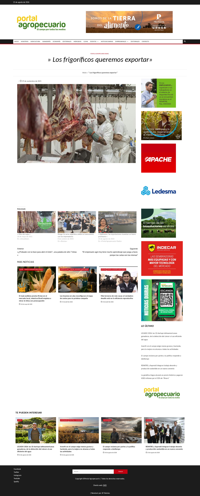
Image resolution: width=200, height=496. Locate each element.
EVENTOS (93, 41)
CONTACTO (145, 41)
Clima (21, 269)
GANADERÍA (46, 41)
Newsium (94, 493)
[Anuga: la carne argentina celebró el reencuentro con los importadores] (77, 222)
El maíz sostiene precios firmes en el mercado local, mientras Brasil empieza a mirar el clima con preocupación (35, 298)
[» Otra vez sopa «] (36, 222)
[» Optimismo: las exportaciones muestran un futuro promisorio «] (117, 222)
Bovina (103, 269)
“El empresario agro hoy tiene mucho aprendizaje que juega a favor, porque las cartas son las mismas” (110, 252)
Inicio (84, 73)
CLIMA (86, 41)
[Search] (184, 41)
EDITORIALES (67, 41)
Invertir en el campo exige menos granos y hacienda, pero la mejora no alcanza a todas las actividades (77, 449)
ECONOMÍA (56, 41)
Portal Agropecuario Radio (100, 53)
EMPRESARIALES (120, 41)
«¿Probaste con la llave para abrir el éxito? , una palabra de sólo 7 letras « (47, 252)
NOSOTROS (24, 41)
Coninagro (64, 420)
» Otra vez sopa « (23, 234)
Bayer (20, 420)
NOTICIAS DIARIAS (107, 41)
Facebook (17, 469)
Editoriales (135, 41)
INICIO (16, 41)
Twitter (16, 472)
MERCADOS (77, 41)
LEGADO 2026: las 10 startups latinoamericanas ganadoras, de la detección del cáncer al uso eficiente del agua (161, 336)
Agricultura (65, 269)
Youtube (17, 479)
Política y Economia (75, 420)
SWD (105, 485)
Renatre (149, 420)
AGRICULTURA (35, 41)
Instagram (17, 475)
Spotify (16, 482)
